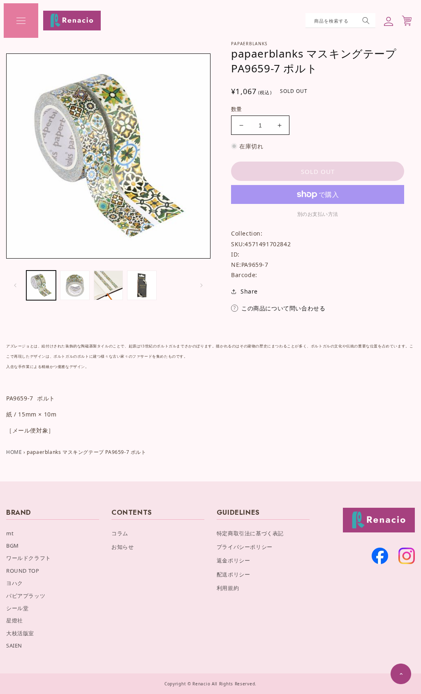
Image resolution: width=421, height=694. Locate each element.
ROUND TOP (22, 570)
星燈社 (14, 620)
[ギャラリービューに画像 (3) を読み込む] (108, 285)
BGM (12, 545)
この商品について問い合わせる (283, 308)
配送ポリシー (233, 574)
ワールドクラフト (28, 558)
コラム (119, 533)
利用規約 (228, 588)
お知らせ (122, 547)
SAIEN (14, 645)
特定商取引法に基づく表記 (250, 533)
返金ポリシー (233, 560)
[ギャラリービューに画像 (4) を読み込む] (142, 285)
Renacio (201, 684)
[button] (21, 20)
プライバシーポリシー (245, 547)
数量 (236, 109)
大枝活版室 (20, 633)
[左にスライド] (15, 285)
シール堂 (17, 608)
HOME (14, 452)
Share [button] (249, 291)
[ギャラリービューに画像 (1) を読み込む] (41, 285)
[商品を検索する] (366, 21)
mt (10, 533)
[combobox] (340, 20)
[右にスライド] (201, 285)
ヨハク (14, 583)
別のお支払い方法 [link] (317, 214)
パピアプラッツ (25, 595)
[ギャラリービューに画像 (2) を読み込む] (75, 285)
